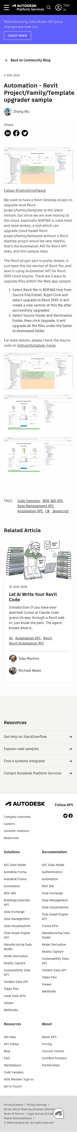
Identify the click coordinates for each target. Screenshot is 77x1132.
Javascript (60, 511)
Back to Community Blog (30, 60)
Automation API (30, 511)
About (47, 1024)
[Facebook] (70, 815)
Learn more (17, 35)
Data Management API (35, 506)
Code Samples (28, 500)
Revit (47, 638)
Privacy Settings (37, 1105)
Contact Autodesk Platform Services (32, 773)
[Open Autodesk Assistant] (58, 1113)
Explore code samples (21, 748)
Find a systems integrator (24, 761)
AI (11, 638)
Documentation (54, 852)
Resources (12, 1024)
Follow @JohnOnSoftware (25, 190)
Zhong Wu (21, 111)
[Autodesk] (25, 804)
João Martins (28, 658)
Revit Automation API (26, 643)
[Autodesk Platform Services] (28, 7)
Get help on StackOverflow (25, 736)
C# (47, 511)
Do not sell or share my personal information (31, 1109)
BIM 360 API (53, 500)
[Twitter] (65, 815)
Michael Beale (29, 670)
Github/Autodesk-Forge (36, 345)
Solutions (12, 852)
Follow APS (64, 804)
